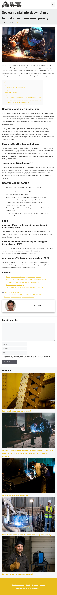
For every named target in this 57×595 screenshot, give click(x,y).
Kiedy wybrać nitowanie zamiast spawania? (16, 411)
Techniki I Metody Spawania (12, 292)
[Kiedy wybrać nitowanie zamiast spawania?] (28, 391)
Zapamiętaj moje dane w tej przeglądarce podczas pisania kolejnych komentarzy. (27, 356)
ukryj (12, 82)
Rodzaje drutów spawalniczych (15, 285)
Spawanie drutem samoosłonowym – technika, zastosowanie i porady (26, 279)
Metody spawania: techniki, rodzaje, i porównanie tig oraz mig (23, 277)
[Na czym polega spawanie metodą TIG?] (28, 476)
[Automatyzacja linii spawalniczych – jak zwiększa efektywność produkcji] (28, 515)
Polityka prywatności (18, 585)
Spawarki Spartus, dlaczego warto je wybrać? (17, 574)
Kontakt (28, 585)
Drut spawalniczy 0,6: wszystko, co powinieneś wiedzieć (22, 282)
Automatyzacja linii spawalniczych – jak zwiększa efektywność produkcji (26, 535)
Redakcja (42, 585)
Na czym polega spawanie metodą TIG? (15, 495)
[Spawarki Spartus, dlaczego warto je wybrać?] (28, 554)
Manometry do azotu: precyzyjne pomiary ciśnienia (19, 297)
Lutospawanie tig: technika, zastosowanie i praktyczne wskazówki (25, 287)
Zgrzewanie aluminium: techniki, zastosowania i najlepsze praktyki (23, 294)
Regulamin (35, 585)
